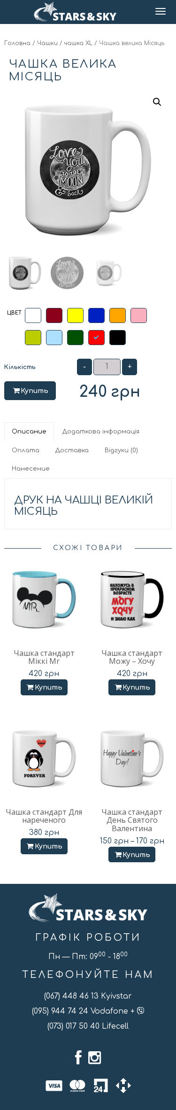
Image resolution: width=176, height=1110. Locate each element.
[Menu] (161, 12)
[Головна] (75, 12)
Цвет (14, 312)
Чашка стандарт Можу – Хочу (131, 657)
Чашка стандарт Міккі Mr (44, 657)
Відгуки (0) (121, 450)
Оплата (25, 450)
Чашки (47, 43)
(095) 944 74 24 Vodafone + (84, 1011)
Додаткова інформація (100, 431)
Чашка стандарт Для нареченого (44, 816)
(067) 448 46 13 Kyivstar (88, 996)
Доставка (72, 450)
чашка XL (78, 43)
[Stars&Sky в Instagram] (94, 1058)
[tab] (29, 431)
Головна (17, 43)
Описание (29, 431)
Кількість (20, 367)
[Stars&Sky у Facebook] (78, 1058)
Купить (34, 390)
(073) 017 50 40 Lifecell (88, 1026)
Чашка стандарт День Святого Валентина (131, 820)
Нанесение (31, 468)
